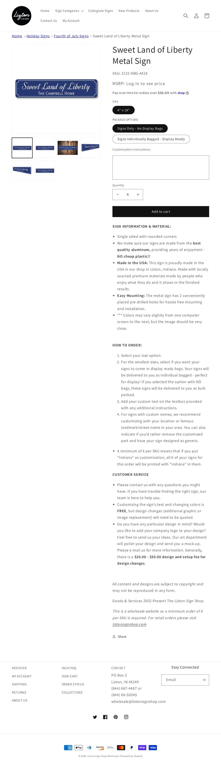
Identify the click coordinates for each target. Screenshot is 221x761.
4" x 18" (123, 110)
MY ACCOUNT (22, 676)
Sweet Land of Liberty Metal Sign (121, 35)
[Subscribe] (204, 680)
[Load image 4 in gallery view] (90, 148)
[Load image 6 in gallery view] (45, 170)
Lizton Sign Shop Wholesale (103, 756)
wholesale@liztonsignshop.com (138, 701)
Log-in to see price (145, 83)
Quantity (118, 185)
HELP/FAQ (69, 668)
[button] (68, 11)
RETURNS (19, 692)
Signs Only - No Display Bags (140, 128)
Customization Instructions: (131, 149)
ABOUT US (19, 700)
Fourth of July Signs (71, 35)
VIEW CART (70, 676)
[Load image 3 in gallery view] (67, 148)
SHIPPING (19, 684)
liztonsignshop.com (129, 624)
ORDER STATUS (73, 684)
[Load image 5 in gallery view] (22, 170)
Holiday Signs (38, 35)
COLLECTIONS (72, 692)
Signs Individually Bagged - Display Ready (151, 139)
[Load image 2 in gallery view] (45, 148)
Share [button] (122, 636)
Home (17, 35)
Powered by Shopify (131, 756)
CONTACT (118, 668)
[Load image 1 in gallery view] (22, 148)
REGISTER (19, 668)
